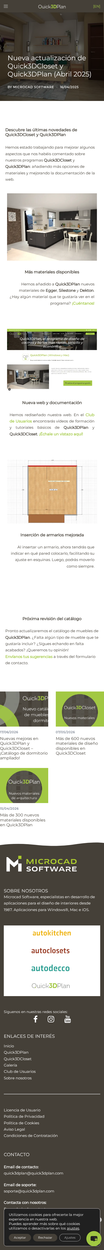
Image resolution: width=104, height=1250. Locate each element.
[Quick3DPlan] (51, 6)
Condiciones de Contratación (31, 1135)
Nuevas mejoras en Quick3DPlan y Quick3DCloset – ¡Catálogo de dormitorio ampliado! (24, 748)
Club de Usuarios (20, 1071)
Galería (10, 1065)
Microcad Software (33, 87)
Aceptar (20, 1237)
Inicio (9, 1046)
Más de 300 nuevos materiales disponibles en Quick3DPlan (22, 820)
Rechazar (45, 1237)
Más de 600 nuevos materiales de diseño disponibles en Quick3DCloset (77, 746)
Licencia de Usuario (22, 1110)
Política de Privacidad (24, 1116)
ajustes (73, 1228)
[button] (93, 1238)
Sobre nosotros (18, 1078)
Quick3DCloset (18, 1058)
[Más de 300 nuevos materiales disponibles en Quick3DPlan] (24, 785)
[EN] (96, 6)
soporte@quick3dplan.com (29, 1191)
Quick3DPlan (16, 1052)
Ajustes (69, 1237)
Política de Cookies (21, 1123)
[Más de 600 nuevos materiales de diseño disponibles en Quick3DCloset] (80, 708)
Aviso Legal (14, 1129)
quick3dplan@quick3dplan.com (33, 1173)
